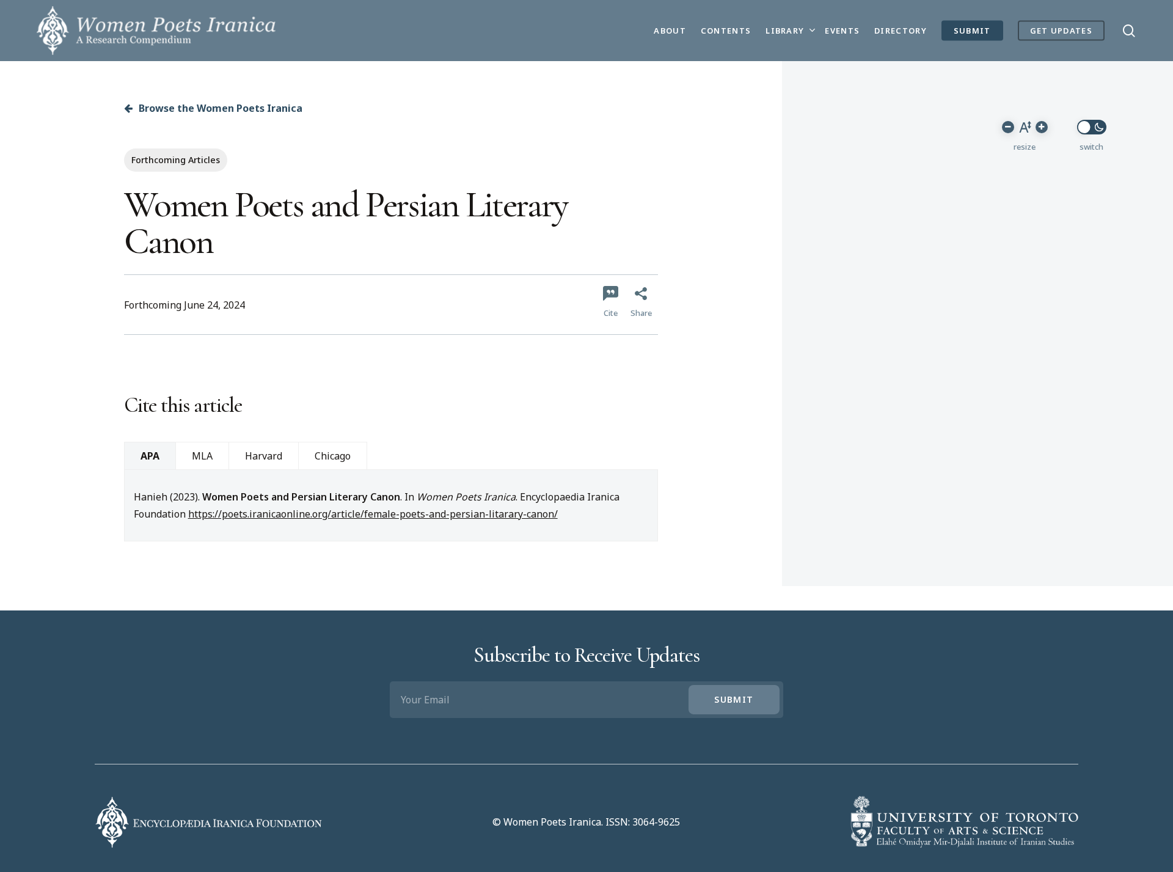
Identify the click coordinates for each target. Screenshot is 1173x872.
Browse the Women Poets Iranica (219, 108)
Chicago (333, 456)
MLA (202, 456)
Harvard (263, 456)
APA (150, 456)
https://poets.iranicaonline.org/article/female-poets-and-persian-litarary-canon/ (373, 514)
